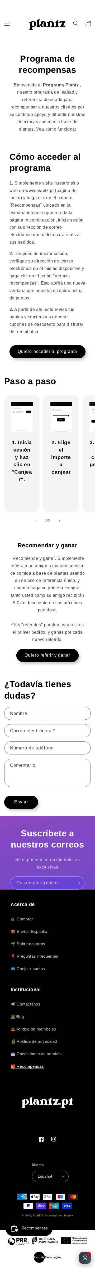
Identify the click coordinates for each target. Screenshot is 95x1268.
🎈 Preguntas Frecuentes (34, 956)
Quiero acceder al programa (47, 351)
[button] (7, 23)
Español (45, 1176)
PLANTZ (38, 1215)
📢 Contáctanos (25, 1004)
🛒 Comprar (22, 919)
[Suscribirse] (78, 882)
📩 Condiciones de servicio (36, 1054)
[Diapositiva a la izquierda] (35, 521)
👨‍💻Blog (17, 1017)
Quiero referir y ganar (47, 655)
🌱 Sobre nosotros (28, 944)
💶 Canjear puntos (28, 969)
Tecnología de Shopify (59, 1215)
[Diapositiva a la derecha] (59, 521)
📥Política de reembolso (33, 1029)
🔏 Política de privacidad (34, 1041)
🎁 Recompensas (27, 1066)
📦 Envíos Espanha (29, 931)
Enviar (21, 802)
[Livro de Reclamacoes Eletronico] (47, 1257)
